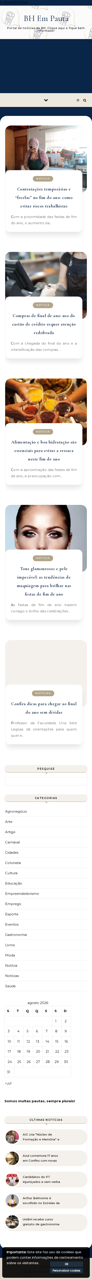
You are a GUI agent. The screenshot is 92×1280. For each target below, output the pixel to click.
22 (57, 1051)
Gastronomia (16, 935)
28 (48, 1062)
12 (28, 1041)
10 (9, 1041)
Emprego (13, 904)
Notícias (43, 693)
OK (66, 1264)
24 (10, 1062)
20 (38, 1051)
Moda (10, 955)
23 (67, 1051)
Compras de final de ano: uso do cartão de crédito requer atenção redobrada (44, 324)
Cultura (11, 873)
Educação (13, 883)
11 (18, 1041)
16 (66, 1041)
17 (9, 1051)
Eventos (12, 924)
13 (37, 1041)
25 (19, 1062)
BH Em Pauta (46, 18)
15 (57, 1041)
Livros (10, 945)
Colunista (13, 863)
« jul (8, 1083)
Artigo (10, 832)
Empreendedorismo (22, 893)
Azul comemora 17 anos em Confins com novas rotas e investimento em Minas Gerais (41, 1158)
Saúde (10, 986)
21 (47, 1051)
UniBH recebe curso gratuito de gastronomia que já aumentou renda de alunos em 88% (41, 1221)
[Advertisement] (46, 66)
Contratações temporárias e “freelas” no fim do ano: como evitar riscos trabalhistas (44, 197)
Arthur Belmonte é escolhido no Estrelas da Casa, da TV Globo (41, 1200)
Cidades (11, 852)
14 (47, 1041)
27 (38, 1062)
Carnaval (12, 842)
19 (28, 1051)
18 (19, 1051)
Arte (8, 822)
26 (29, 1062)
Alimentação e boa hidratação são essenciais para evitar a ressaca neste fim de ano (44, 450)
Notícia (43, 178)
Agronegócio (16, 811)
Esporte (11, 914)
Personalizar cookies (66, 1270)
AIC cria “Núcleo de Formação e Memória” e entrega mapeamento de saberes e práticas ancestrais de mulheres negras (42, 1137)
